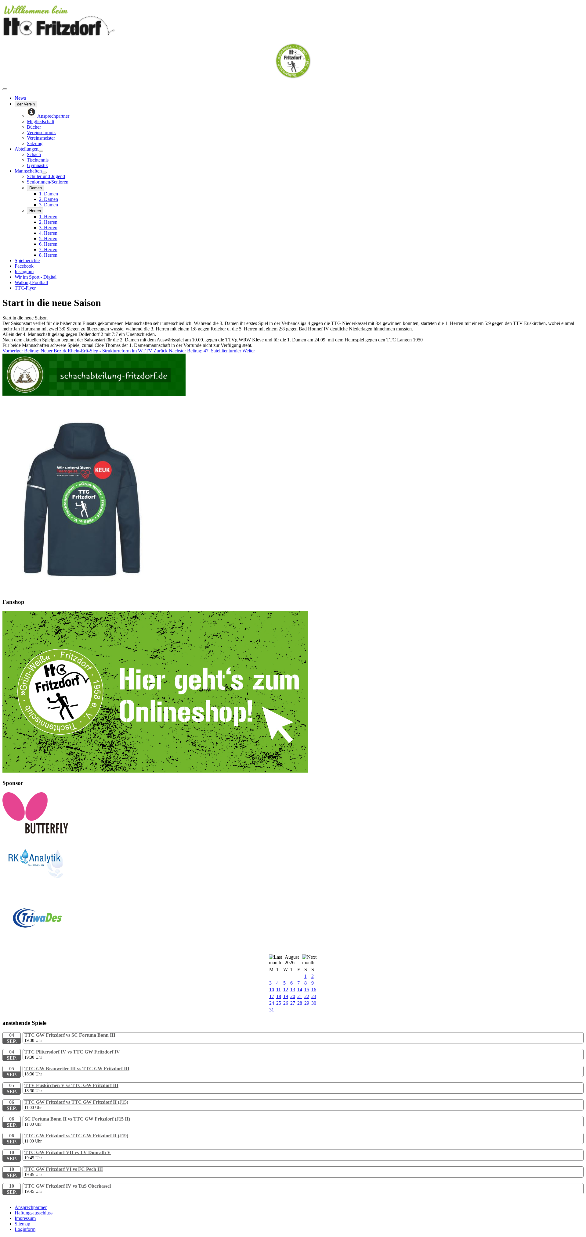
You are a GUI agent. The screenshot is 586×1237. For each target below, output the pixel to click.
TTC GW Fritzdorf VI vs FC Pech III (63, 1169)
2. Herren (48, 222)
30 (313, 1003)
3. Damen (48, 204)
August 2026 (292, 959)
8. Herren (48, 255)
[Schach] (94, 394)
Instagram (24, 271)
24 (271, 1003)
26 (285, 1003)
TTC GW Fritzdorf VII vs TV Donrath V (67, 1152)
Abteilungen (26, 149)
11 (278, 989)
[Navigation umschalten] (4, 89)
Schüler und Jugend (46, 176)
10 (271, 989)
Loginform (25, 1229)
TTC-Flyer (25, 288)
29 (306, 1003)
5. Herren (48, 238)
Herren (35, 211)
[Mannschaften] (44, 172)
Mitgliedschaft (40, 121)
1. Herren (48, 216)
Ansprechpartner (31, 1207)
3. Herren (48, 227)
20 (292, 996)
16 (313, 989)
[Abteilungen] (40, 151)
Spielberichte (27, 260)
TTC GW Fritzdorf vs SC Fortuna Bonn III (69, 1035)
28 (299, 1003)
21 (299, 996)
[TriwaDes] (63, 950)
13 (292, 989)
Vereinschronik (41, 132)
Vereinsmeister (41, 138)
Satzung (34, 143)
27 (292, 1003)
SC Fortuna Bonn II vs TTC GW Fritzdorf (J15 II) (77, 1118)
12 (285, 989)
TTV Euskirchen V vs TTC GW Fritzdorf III (71, 1085)
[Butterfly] (35, 832)
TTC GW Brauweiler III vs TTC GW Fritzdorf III (76, 1068)
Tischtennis (38, 159)
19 (285, 996)
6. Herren (48, 244)
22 (306, 996)
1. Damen (48, 193)
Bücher (34, 127)
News (20, 98)
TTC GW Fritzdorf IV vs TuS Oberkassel (67, 1186)
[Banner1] (155, 771)
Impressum (25, 1218)
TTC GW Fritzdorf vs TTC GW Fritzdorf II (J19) (76, 1135)
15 (306, 989)
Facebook (24, 266)
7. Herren (48, 249)
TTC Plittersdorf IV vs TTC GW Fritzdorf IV (72, 1051)
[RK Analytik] (63, 889)
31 (271, 1009)
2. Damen (48, 199)
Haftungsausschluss (33, 1212)
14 (299, 989)
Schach (34, 154)
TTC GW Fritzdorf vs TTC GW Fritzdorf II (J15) (76, 1102)
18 (278, 996)
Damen (35, 188)
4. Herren (48, 233)
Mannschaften (28, 170)
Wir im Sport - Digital (35, 277)
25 (278, 1003)
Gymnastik (37, 165)
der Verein (26, 104)
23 (313, 996)
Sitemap (22, 1223)
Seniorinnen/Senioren (47, 181)
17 (271, 996)
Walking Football (31, 282)
